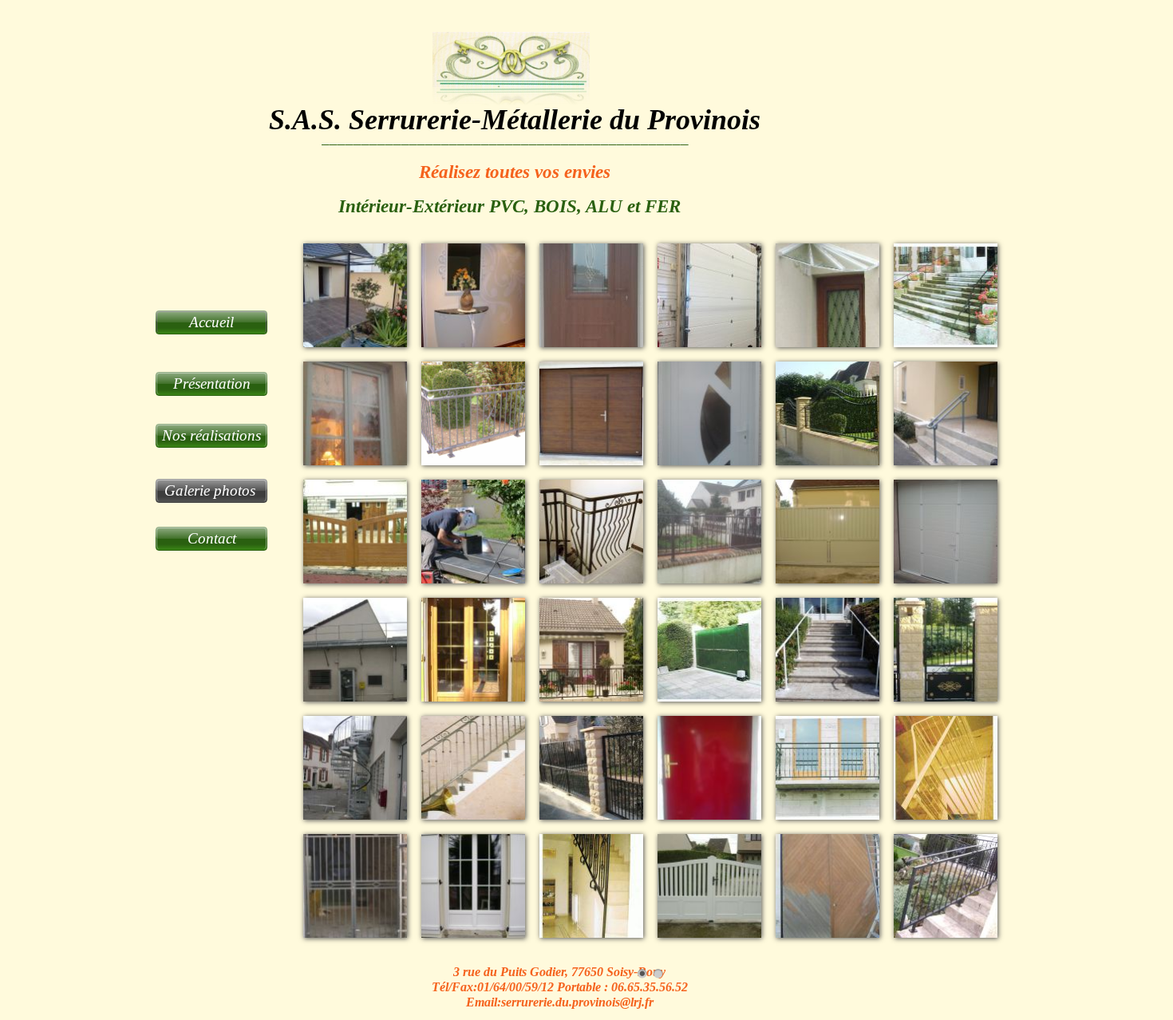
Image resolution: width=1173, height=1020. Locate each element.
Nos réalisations (211, 435)
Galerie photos (211, 490)
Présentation (212, 383)
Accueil (211, 322)
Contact (212, 538)
